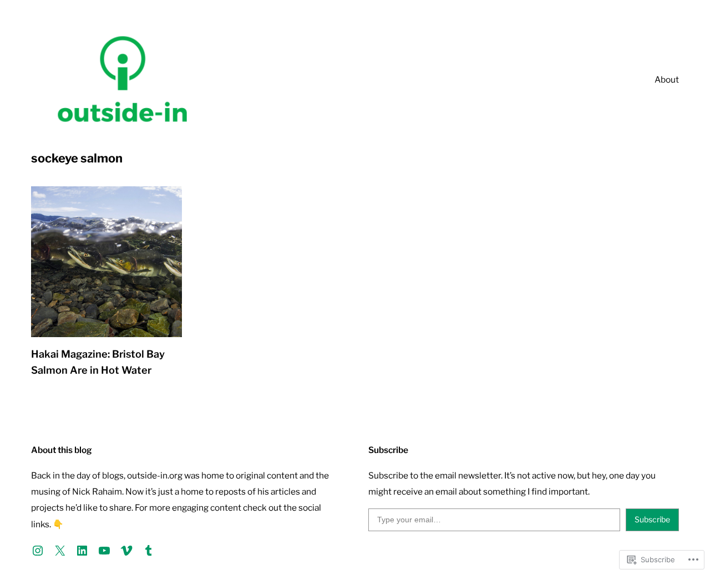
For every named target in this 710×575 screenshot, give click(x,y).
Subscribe (652, 519)
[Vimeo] (126, 550)
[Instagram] (37, 550)
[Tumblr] (148, 550)
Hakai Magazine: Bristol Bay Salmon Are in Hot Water (98, 362)
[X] (60, 550)
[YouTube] (104, 550)
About (667, 79)
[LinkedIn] (82, 550)
